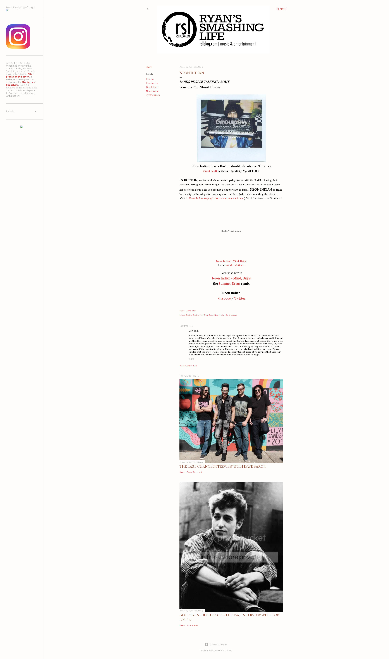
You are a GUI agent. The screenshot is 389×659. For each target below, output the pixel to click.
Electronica (152, 83)
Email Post (191, 311)
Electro (150, 79)
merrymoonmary (224, 650)
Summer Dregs (229, 283)
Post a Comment (188, 366)
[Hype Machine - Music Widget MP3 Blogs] (21, 127)
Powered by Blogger (218, 644)
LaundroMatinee (234, 265)
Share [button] (149, 67)
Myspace (224, 298)
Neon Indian (152, 91)
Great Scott (152, 87)
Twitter (239, 298)
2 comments (192, 625)
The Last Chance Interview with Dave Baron (222, 466)
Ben (191, 331)
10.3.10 (191, 359)
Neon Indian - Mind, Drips (231, 260)
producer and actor (17, 76)
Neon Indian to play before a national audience (216, 198)
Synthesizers (153, 95)
